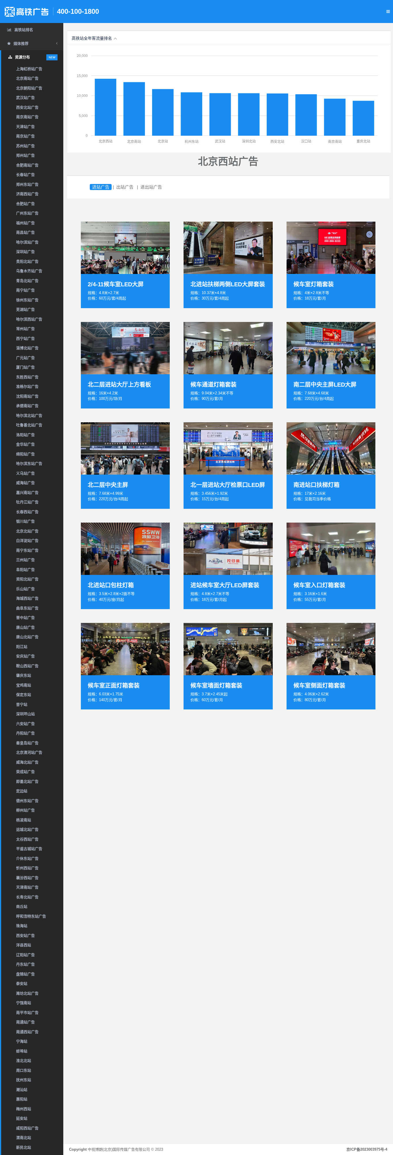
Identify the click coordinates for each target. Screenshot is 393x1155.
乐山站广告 (25, 589)
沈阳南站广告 (27, 396)
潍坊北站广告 (27, 993)
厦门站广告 (25, 367)
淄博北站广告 (27, 348)
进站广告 (100, 187)
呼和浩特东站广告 (31, 916)
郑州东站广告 (27, 184)
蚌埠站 (21, 1051)
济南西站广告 (27, 194)
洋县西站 (23, 945)
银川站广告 (25, 521)
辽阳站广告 (25, 955)
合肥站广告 (25, 204)
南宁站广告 (25, 290)
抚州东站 (23, 1080)
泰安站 (21, 983)
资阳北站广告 (27, 579)
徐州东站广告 (27, 300)
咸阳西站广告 (27, 1128)
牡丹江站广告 (27, 502)
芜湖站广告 (25, 309)
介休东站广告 (27, 858)
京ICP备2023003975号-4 (366, 1149)
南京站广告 (25, 136)
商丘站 (21, 906)
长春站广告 (25, 174)
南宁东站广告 (27, 550)
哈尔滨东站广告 (29, 463)
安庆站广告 (25, 656)
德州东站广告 (27, 801)
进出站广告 (151, 187)
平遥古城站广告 (29, 849)
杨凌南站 (23, 820)
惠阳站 (21, 1099)
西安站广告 (25, 935)
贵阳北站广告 (27, 261)
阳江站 (21, 646)
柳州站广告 (25, 810)
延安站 (21, 1118)
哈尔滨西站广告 (29, 319)
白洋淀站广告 (27, 540)
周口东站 (23, 1070)
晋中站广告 (25, 617)
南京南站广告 (27, 117)
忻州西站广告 (27, 868)
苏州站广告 (25, 146)
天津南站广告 (27, 887)
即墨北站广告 (27, 781)
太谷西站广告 (27, 839)
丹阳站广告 (25, 733)
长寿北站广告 (27, 897)
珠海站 (21, 926)
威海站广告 (25, 483)
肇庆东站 (23, 675)
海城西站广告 (27, 598)
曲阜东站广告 (27, 608)
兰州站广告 (25, 560)
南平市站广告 (27, 1012)
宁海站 (21, 1041)
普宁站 (21, 704)
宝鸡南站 (23, 685)
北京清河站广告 (29, 752)
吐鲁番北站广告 (29, 425)
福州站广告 (25, 223)
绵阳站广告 (25, 454)
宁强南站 (23, 1003)
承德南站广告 (27, 406)
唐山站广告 (25, 627)
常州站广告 (25, 329)
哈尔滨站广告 (27, 242)
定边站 (21, 791)
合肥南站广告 (27, 165)
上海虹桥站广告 (29, 69)
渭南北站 (23, 1137)
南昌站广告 (25, 232)
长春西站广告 (27, 512)
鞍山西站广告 (27, 666)
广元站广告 (25, 358)
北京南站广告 (27, 78)
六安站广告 (25, 724)
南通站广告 (25, 1022)
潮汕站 (21, 1089)
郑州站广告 (25, 155)
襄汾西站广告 (27, 878)
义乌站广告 (25, 473)
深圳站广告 (25, 252)
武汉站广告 (25, 97)
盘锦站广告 (25, 974)
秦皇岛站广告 (27, 743)
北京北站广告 (27, 531)
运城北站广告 (27, 829)
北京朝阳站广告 (29, 88)
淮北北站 (23, 1060)
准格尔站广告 (27, 386)
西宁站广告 (25, 338)
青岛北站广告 (27, 281)
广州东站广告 (27, 213)
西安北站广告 (27, 107)
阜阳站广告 (25, 569)
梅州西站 (23, 1109)
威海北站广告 (27, 762)
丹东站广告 (25, 964)
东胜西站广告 (27, 377)
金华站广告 (25, 444)
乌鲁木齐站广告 (29, 271)
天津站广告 (25, 126)
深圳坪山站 (25, 714)
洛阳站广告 (25, 435)
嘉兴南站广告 (27, 492)
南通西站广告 (27, 1032)
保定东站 (23, 694)
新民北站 (23, 1147)
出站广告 (124, 187)
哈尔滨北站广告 (29, 415)
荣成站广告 (25, 772)
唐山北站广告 (27, 637)
